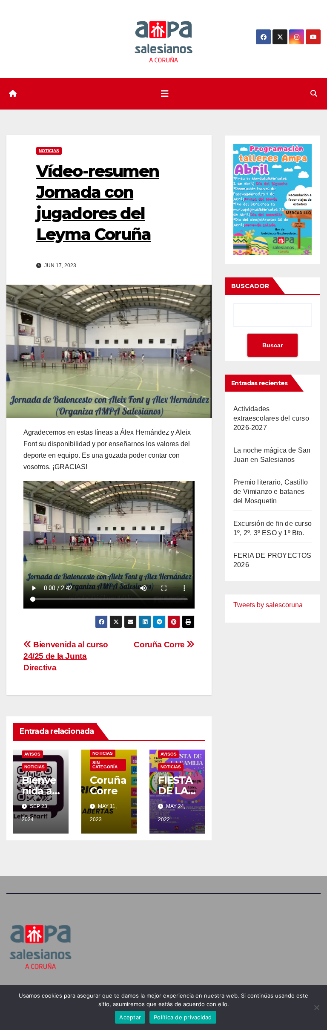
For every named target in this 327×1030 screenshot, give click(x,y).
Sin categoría (105, 764)
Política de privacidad (183, 1017)
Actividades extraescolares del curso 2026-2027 (271, 418)
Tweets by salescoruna (268, 605)
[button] (313, 93)
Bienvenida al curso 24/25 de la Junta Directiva (65, 656)
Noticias (49, 150)
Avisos (32, 754)
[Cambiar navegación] (164, 94)
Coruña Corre (160, 644)
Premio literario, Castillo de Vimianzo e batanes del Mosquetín (270, 492)
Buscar (272, 345)
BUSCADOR (250, 286)
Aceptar (130, 1017)
